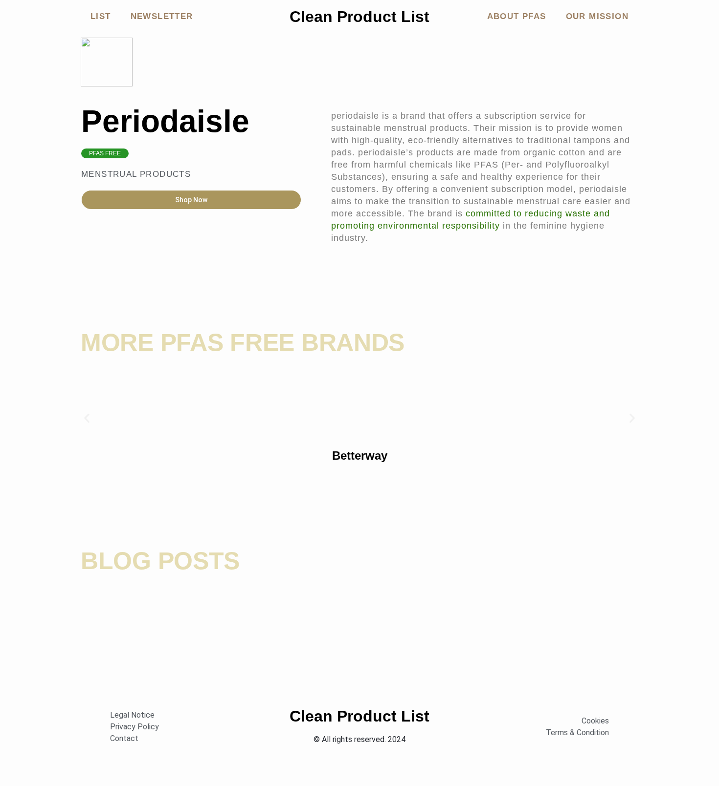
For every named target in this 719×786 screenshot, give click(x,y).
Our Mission (597, 16)
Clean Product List (359, 16)
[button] (87, 418)
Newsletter (162, 16)
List (100, 16)
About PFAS (516, 16)
